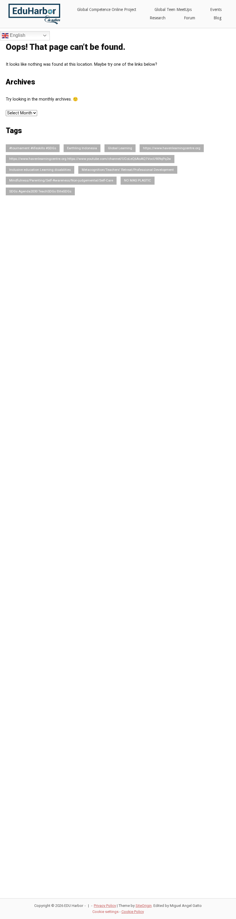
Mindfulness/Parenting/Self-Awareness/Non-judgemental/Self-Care (61, 180)
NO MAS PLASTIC (137, 180)
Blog (218, 18)
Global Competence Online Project (106, 9)
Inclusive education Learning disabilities (40, 170)
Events (216, 9)
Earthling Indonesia (82, 148)
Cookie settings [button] (105, 911)
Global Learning (120, 148)
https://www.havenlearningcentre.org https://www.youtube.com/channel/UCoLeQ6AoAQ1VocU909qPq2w (90, 159)
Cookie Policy (132, 911)
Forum (189, 18)
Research (157, 18)
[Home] (33, 13)
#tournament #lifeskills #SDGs (32, 148)
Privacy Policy (105, 905)
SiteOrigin (144, 905)
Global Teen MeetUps (173, 9)
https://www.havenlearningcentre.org (171, 148)
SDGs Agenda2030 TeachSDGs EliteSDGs (40, 191)
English (17, 35)
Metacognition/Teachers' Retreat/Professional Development (128, 170)
